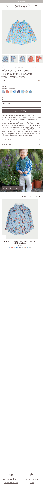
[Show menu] (3, 6)
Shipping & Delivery (8, 145)
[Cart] (40, 6)
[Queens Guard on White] (14, 247)
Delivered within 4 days (11, 482)
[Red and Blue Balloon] (20, 247)
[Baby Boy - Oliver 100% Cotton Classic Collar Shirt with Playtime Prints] (20, 219)
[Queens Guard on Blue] (9, 247)
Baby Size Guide (7, 140)
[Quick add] (4, 237)
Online (32, 482)
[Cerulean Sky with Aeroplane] (22, 247)
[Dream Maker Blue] (30, 247)
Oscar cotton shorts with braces (22, 135)
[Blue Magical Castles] (27, 247)
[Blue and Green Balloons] (17, 247)
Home (3, 65)
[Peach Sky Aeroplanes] (25, 247)
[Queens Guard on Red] (12, 247)
